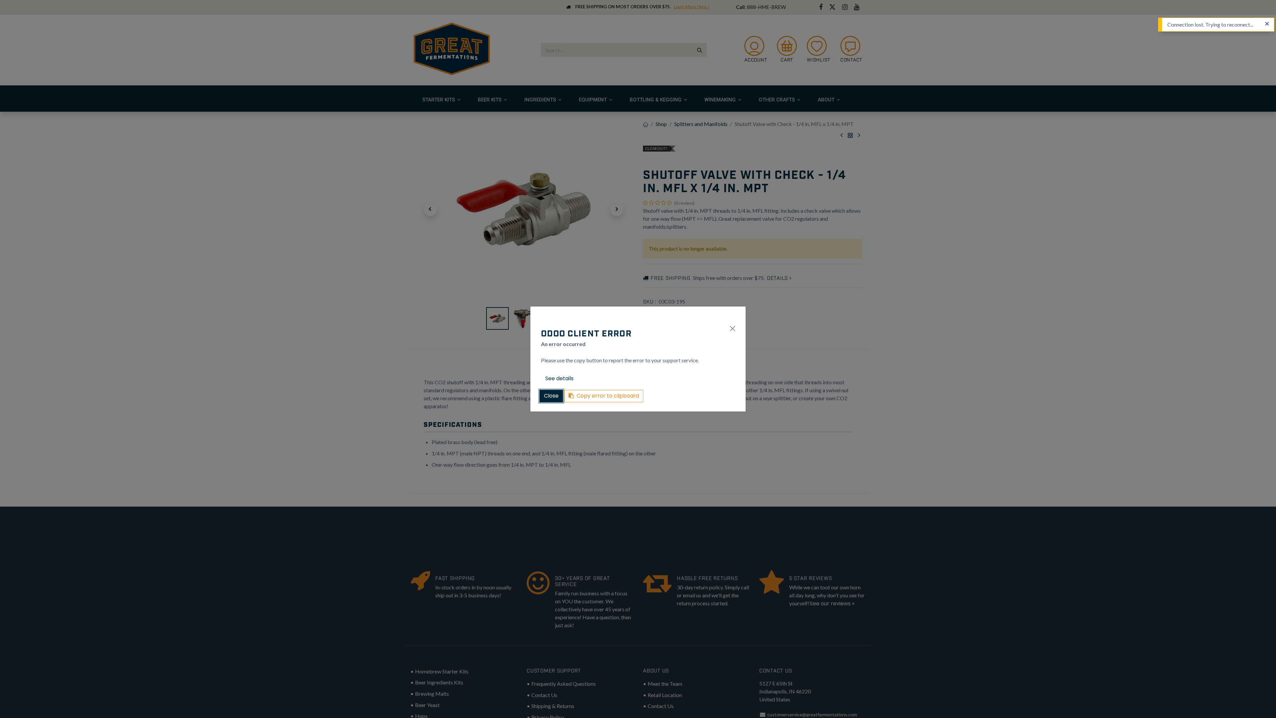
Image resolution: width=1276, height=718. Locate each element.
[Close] (732, 328)
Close (551, 396)
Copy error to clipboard (608, 396)
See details (559, 378)
